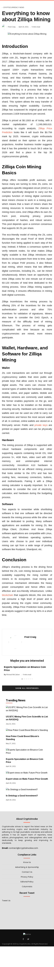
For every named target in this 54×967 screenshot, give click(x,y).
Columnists (27, 886)
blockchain (7, 595)
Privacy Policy (27, 877)
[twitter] (28, 939)
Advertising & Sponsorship (27, 867)
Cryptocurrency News (13, 7)
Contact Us (27, 872)
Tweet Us (6, 900)
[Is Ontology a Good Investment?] (22, 789)
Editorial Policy (27, 881)
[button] (22, 679)
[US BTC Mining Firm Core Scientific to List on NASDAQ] (27, 709)
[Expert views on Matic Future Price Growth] (26, 772)
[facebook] (23, 939)
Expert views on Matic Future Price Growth (27, 779)
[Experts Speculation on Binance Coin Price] (27, 751)
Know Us (27, 862)
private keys (41, 425)
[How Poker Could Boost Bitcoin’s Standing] (27, 730)
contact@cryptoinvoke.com (23, 848)
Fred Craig (11, 27)
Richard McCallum (13, 675)
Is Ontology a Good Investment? (22, 796)
